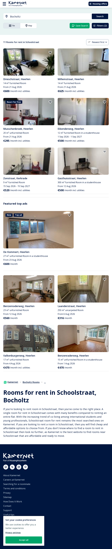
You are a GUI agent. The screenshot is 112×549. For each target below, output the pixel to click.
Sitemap (7, 497)
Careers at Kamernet (14, 479)
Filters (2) (102, 25)
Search (100, 16)
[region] (23, 531)
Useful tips (8, 514)
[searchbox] (50, 17)
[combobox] (46, 16)
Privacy (7, 492)
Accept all (23, 540)
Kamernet (13, 382)
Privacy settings (13, 532)
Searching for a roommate (16, 484)
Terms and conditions (14, 488)
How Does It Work (12, 501)
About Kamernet (11, 475)
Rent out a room (11, 536)
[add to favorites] (50, 52)
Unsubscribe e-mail (13, 518)
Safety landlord (11, 540)
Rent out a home (11, 532)
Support (7, 510)
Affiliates (7, 523)
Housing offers (100, 3)
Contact (7, 505)
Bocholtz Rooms (31, 382)
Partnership (9, 527)
